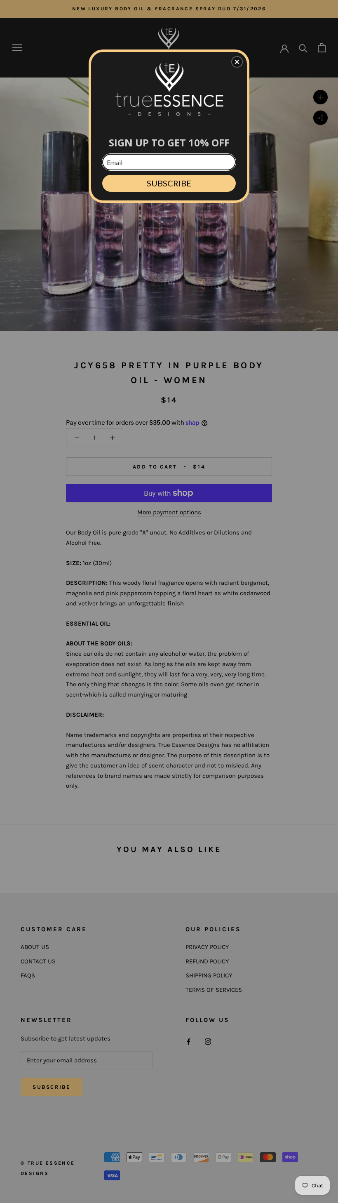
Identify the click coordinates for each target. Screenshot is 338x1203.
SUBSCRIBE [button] (169, 183)
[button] (237, 62)
